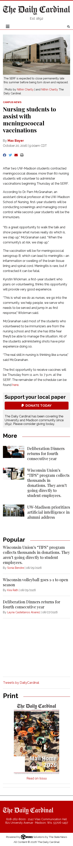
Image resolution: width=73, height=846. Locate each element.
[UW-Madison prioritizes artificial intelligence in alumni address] (13, 511)
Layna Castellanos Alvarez (23, 612)
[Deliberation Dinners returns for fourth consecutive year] (13, 452)
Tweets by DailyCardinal (21, 682)
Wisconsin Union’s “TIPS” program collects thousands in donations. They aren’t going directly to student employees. (48, 482)
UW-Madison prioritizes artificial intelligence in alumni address (48, 512)
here (15, 385)
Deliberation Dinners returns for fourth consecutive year (46, 453)
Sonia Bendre (15, 567)
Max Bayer (16, 140)
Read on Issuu (36, 778)
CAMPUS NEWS (12, 102)
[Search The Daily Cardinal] (68, 26)
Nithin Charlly (25, 89)
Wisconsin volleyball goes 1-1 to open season (35, 582)
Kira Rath (12, 590)
